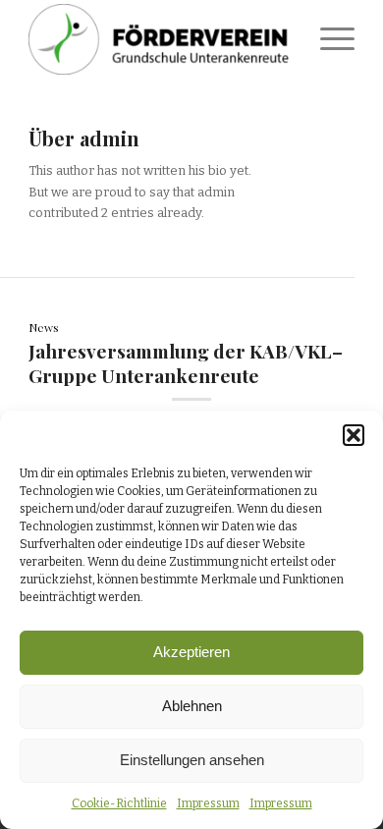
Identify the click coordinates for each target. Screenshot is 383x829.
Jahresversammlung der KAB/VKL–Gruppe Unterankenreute (185, 363)
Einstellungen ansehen (192, 759)
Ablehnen (192, 705)
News (43, 327)
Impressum (208, 803)
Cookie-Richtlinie (119, 803)
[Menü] (328, 39)
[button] (353, 435)
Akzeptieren (191, 651)
